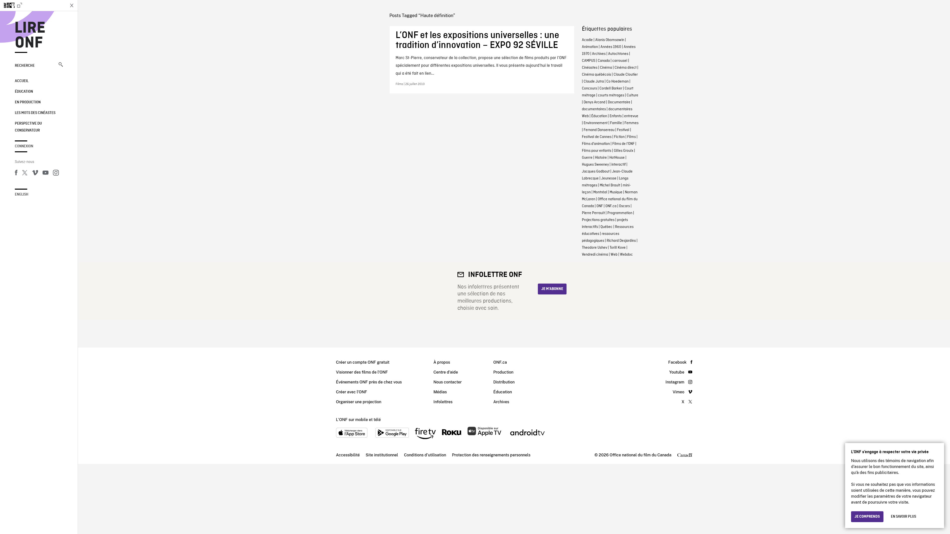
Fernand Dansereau (599, 130)
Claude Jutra (594, 81)
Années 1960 (610, 46)
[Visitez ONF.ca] (33, 5)
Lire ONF (30, 35)
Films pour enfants (596, 150)
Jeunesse (609, 178)
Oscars (624, 206)
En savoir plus (903, 517)
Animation (590, 46)
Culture (632, 95)
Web (614, 254)
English (21, 195)
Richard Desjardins (621, 240)
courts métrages (611, 95)
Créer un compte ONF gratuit (362, 362)
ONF (599, 206)
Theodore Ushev (594, 247)
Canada (604, 60)
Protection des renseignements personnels (491, 455)
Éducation (24, 92)
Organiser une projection (358, 402)
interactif (618, 164)
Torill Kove (618, 247)
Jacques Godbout (596, 171)
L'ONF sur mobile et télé (358, 419)
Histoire (601, 157)
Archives (599, 53)
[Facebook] (16, 174)
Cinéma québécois (596, 74)
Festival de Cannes (597, 136)
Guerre (587, 157)
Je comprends (867, 517)
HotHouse (617, 157)
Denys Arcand (594, 102)
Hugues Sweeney (595, 164)
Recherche (25, 66)
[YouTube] (45, 174)
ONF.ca (611, 206)
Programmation (619, 213)
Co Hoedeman (617, 81)
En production (28, 102)
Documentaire (619, 102)
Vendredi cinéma (595, 254)
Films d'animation (596, 143)
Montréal (600, 192)
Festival (623, 130)
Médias (440, 392)
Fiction (619, 136)
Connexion (24, 146)
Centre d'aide (445, 372)
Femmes (631, 123)
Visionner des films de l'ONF (362, 372)
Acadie (587, 40)
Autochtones (618, 53)
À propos (441, 362)
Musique (616, 192)
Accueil (21, 81)
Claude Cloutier (626, 74)
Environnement (596, 123)
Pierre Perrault (593, 213)
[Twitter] (25, 174)
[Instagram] (56, 174)
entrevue (631, 116)
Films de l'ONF (623, 143)
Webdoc (626, 254)
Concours (589, 88)
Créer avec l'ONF (351, 392)
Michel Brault (610, 185)
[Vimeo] (35, 174)
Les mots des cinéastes (35, 113)
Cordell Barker (610, 88)
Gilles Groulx (623, 150)
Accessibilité (348, 455)
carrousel (619, 60)
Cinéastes (589, 67)
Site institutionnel (382, 455)
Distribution (504, 382)
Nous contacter (447, 382)
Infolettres (442, 402)
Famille (616, 123)
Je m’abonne (552, 289)
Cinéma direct (626, 67)
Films (631, 136)
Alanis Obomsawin (609, 40)
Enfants (616, 116)
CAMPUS (588, 60)
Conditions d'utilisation (425, 455)
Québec (606, 226)
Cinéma (606, 67)
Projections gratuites (598, 220)
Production (503, 372)
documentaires (594, 109)
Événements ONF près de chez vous (369, 382)
